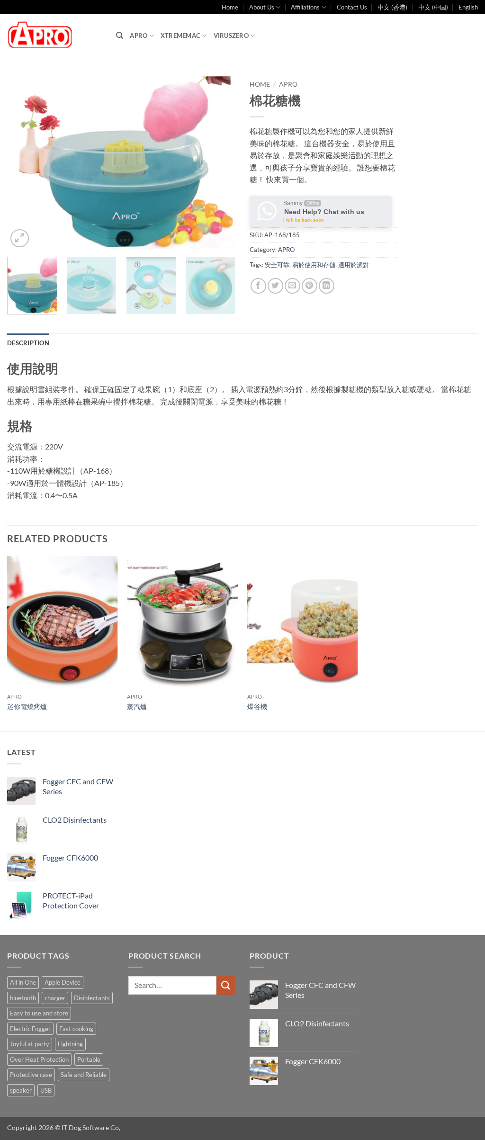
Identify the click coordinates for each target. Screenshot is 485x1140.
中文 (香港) (392, 7)
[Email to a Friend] (292, 286)
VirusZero (231, 35)
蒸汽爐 (137, 706)
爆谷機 (257, 706)
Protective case (31, 1074)
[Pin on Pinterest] (309, 286)
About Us (261, 7)
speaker (21, 1090)
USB (46, 1090)
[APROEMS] (54, 36)
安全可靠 (277, 265)
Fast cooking (76, 1028)
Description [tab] (28, 343)
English (468, 7)
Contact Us (352, 7)
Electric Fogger (30, 1028)
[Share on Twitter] (275, 286)
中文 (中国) (433, 7)
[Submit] (225, 985)
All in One (23, 982)
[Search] (119, 36)
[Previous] (23, 162)
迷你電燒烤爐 (27, 706)
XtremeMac (180, 35)
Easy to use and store (39, 1013)
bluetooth (23, 998)
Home (230, 7)
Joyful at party (29, 1044)
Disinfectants (92, 998)
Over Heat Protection (39, 1059)
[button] (19, 238)
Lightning (70, 1044)
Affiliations (305, 7)
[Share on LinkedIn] (326, 286)
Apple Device (63, 982)
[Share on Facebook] (258, 286)
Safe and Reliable (84, 1074)
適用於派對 (353, 265)
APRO (138, 35)
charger (55, 998)
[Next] (218, 162)
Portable (88, 1059)
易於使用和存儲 (313, 265)
